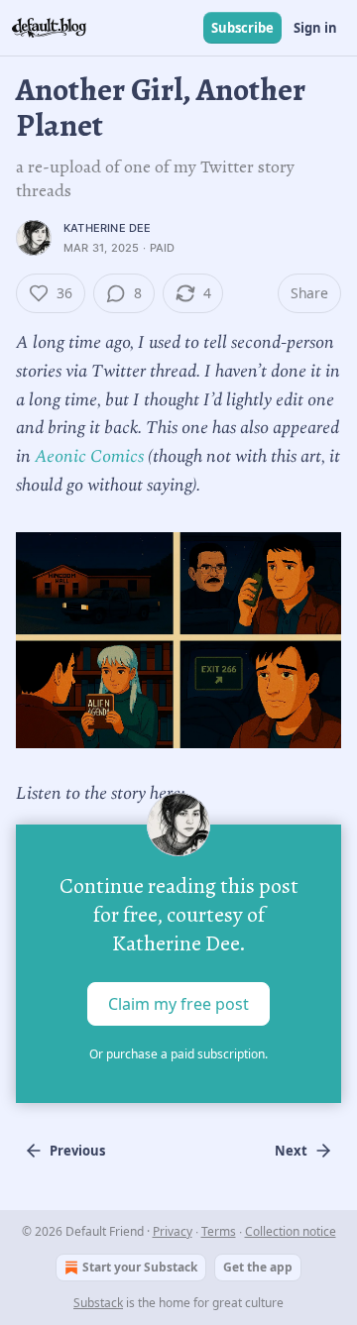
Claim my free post (178, 1004)
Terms (218, 1231)
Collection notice (290, 1231)
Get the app (258, 1267)
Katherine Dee (107, 228)
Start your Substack (139, 1267)
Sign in (315, 28)
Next (291, 1150)
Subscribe (242, 28)
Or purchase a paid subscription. (178, 1054)
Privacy (172, 1231)
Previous (77, 1150)
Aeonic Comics (89, 456)
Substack (98, 1302)
